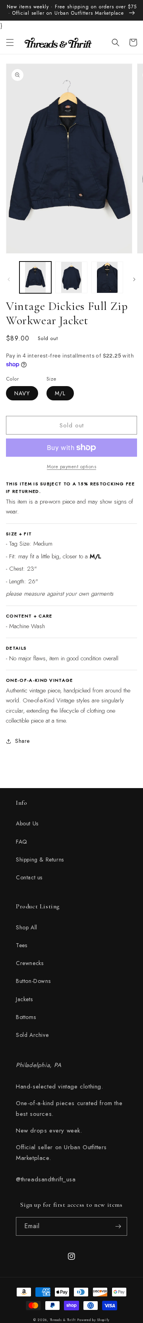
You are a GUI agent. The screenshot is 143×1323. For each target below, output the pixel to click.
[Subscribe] (118, 1226)
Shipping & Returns (40, 859)
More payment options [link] (71, 466)
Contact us (29, 877)
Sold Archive (32, 1035)
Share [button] (22, 741)
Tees (21, 945)
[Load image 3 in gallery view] (107, 277)
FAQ (21, 842)
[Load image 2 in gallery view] (71, 277)
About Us (27, 823)
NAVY (22, 393)
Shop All (26, 927)
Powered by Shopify (93, 1319)
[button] (10, 42)
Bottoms (26, 1017)
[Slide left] (8, 279)
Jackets (24, 999)
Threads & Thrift (63, 1319)
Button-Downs (33, 981)
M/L (60, 393)
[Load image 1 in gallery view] (35, 277)
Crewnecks (29, 963)
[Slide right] (134, 279)
